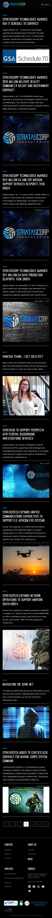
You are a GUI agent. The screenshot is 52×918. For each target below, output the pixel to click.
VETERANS (8, 858)
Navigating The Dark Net (18, 684)
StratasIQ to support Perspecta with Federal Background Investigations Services (23, 434)
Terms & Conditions (36, 915)
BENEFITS (8, 854)
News (5, 15)
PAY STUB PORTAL (10, 874)
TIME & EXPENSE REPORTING (14, 878)
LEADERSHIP (32, 854)
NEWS (30, 859)
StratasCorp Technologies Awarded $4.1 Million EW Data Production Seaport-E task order (25, 275)
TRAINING (8, 882)
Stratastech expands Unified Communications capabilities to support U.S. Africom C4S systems (24, 516)
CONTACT (31, 868)
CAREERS (8, 844)
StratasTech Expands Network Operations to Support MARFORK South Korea (23, 600)
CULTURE (31, 850)
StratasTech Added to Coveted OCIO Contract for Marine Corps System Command (25, 757)
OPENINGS (8, 850)
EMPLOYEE (9, 868)
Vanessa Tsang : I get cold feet (23, 356)
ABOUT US (32, 844)
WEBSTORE (8, 887)
